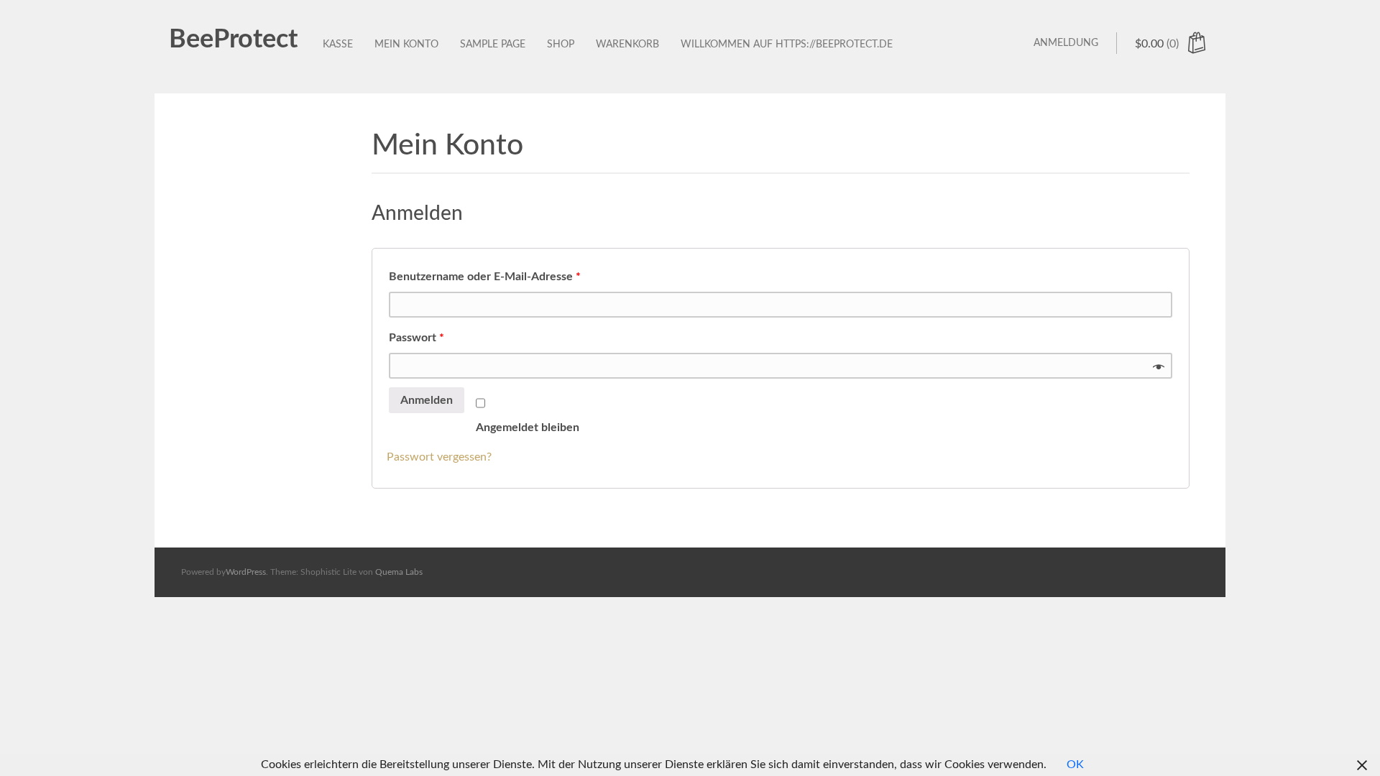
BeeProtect (233, 39)
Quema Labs (399, 572)
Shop (560, 45)
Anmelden (426, 400)
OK (1075, 764)
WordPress (246, 572)
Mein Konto (406, 45)
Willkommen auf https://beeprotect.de (787, 45)
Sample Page (492, 45)
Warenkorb (627, 45)
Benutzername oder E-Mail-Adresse (485, 276)
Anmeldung (1066, 43)
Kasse (338, 45)
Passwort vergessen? (439, 457)
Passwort (416, 337)
